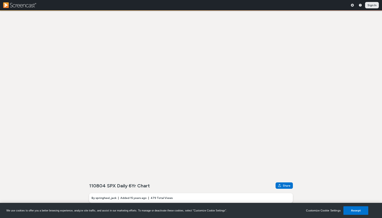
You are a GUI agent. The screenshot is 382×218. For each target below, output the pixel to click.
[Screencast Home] (22, 5)
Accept (356, 210)
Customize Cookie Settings (323, 210)
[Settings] (352, 5)
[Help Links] (360, 5)
